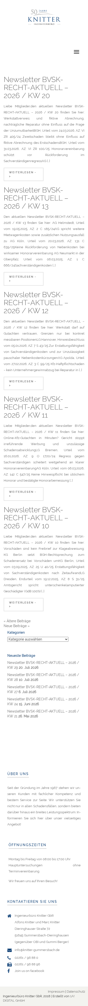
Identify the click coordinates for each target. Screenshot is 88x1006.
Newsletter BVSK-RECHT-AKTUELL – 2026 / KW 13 (36, 198)
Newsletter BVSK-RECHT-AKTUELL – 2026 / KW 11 (36, 407)
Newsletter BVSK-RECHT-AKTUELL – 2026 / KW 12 (36, 302)
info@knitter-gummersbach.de (37, 950)
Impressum (56, 991)
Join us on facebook (29, 971)
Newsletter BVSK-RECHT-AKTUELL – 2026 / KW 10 (36, 517)
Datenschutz (76, 991)
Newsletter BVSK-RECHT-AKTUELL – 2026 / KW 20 (36, 87)
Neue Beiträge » (17, 626)
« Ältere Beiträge (17, 621)
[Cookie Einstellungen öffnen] (9, 1000)
